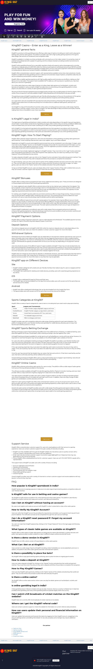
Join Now (56, 660)
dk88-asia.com (17, 633)
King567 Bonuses (30, 40)
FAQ (91, 40)
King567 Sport (56, 40)
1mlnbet (15, 634)
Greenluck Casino (18, 636)
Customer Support (80, 40)
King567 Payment (43, 40)
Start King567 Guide (17, 40)
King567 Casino (67, 40)
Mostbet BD (73, 650)
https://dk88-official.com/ (20, 631)
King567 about (4, 40)
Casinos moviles (17, 630)
